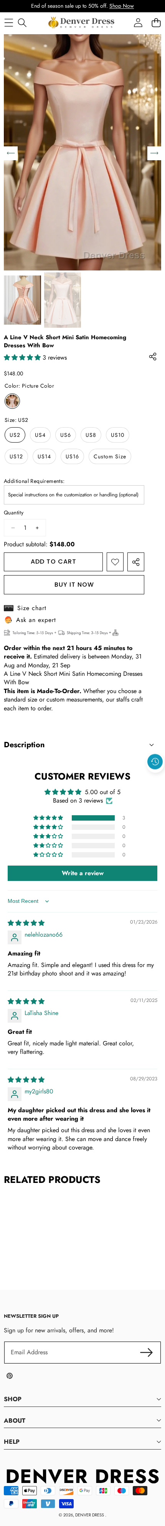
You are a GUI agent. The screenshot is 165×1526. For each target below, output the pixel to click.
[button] (155, 779)
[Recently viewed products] (155, 762)
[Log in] (138, 22)
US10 (117, 435)
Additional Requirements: (34, 481)
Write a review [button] (83, 873)
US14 (44, 456)
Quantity (13, 512)
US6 (65, 435)
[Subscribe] (146, 1352)
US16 (72, 456)
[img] (26, 923)
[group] (22, 300)
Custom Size (110, 456)
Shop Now (121, 6)
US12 (16, 456)
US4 (40, 435)
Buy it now (74, 584)
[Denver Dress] (82, 22)
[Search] (22, 22)
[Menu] (8, 22)
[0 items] (156, 22)
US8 (91, 435)
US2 (15, 435)
